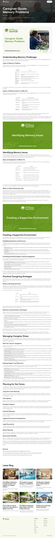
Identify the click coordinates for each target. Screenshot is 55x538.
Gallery (34, 1)
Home (15, 1)
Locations (25, 1)
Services (22, 1)
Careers (39, 1)
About (35, 522)
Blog (36, 1)
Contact (35, 532)
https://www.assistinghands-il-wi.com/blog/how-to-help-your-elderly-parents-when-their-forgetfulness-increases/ (22, 453)
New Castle (45, 522)
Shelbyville (45, 525)
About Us (18, 1)
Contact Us (49, 1)
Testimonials (30, 1)
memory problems (44, 59)
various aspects (33, 93)
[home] (6, 2)
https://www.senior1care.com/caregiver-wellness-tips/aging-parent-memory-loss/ (16, 451)
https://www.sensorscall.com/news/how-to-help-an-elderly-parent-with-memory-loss (17, 454)
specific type (33, 65)
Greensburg (45, 520)
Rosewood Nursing (49, 535)
